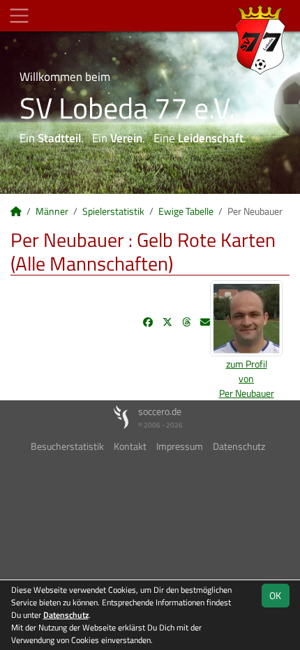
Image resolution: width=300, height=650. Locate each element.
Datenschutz (239, 446)
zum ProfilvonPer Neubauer (246, 378)
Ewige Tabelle (185, 211)
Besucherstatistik (67, 446)
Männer (52, 211)
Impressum (179, 446)
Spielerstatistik (113, 211)
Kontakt (130, 446)
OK (275, 595)
